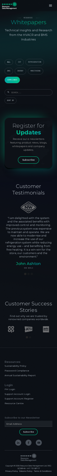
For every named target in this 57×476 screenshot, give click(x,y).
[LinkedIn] (18, 443)
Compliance (12, 80)
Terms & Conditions (43, 471)
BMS (8, 71)
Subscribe (28, 159)
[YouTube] (39, 443)
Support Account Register (19, 398)
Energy (20, 71)
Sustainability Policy (15, 366)
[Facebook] (28, 443)
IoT (19, 62)
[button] (50, 5)
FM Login (10, 389)
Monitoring (36, 71)
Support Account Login (17, 394)
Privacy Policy (11, 471)
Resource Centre (14, 403)
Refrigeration (34, 62)
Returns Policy (25, 471)
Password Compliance (17, 370)
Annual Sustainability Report (20, 375)
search (8, 92)
